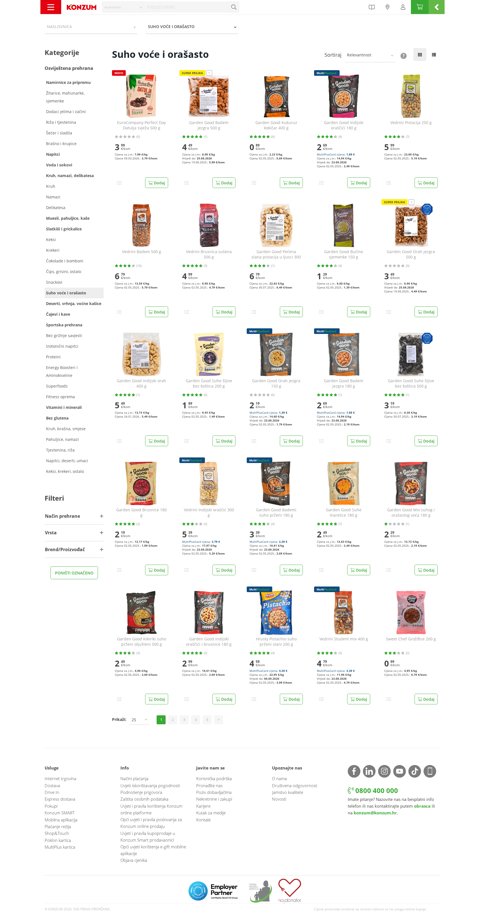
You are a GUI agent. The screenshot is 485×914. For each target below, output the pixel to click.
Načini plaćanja (134, 778)
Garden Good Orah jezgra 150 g (276, 383)
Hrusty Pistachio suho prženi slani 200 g (276, 641)
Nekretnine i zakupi (214, 799)
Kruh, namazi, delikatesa (70, 175)
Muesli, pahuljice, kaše (68, 218)
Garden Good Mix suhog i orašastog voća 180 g (411, 512)
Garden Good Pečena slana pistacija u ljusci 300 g (276, 254)
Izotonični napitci (62, 346)
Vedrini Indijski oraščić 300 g (209, 512)
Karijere (203, 806)
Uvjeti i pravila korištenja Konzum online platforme (151, 809)
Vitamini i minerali (64, 407)
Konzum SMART (60, 813)
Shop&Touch (57, 833)
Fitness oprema (60, 396)
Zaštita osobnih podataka (144, 799)
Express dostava (60, 799)
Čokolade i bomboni (64, 261)
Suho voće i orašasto (66, 292)
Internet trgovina (60, 778)
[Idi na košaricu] (420, 7)
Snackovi (54, 282)
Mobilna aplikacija (61, 820)
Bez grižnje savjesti (64, 335)
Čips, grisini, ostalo (63, 271)
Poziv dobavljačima (214, 792)
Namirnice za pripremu (68, 82)
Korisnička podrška (214, 778)
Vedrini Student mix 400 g (343, 639)
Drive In (52, 792)
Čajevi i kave (58, 314)
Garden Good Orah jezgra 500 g (411, 254)
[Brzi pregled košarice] (437, 7)
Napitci (53, 154)
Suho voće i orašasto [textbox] (171, 26)
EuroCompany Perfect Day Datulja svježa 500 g (141, 125)
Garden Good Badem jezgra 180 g (343, 383)
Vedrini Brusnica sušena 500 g (209, 254)
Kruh (50, 186)
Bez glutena (57, 418)
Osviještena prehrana (69, 68)
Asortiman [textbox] (112, 7)
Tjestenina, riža (60, 450)
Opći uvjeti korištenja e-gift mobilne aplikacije (153, 850)
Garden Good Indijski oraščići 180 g (343, 125)
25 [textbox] (134, 719)
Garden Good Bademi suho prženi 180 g (276, 512)
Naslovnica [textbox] (59, 26)
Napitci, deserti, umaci (67, 460)
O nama (279, 778)
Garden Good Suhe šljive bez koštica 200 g (209, 383)
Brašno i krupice (61, 143)
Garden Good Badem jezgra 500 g (208, 125)
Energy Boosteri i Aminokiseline (62, 371)
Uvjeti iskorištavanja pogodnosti (150, 785)
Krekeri (53, 250)
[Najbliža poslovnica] (387, 7)
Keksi (51, 239)
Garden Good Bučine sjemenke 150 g (343, 254)
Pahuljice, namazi (62, 439)
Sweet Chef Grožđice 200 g (411, 639)
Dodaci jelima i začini (66, 111)
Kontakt (203, 820)
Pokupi (51, 806)
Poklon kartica (58, 840)
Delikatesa (55, 207)
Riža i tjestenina (61, 122)
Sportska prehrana (64, 324)
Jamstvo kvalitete (287, 792)
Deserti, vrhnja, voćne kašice (73, 303)
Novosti (279, 799)
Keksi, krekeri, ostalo (65, 471)
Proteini (53, 356)
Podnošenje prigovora (141, 792)
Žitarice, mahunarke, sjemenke (65, 97)
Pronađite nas (209, 785)
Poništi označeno (74, 573)
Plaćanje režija (58, 826)
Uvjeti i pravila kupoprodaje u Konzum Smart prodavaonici (147, 836)
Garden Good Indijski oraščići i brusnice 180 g (209, 641)
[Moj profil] (403, 7)
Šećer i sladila (59, 133)
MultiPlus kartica (60, 847)
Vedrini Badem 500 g (141, 251)
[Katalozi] (371, 7)
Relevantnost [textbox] (359, 55)
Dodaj (159, 182)
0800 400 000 (376, 790)
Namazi (53, 197)
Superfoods (57, 386)
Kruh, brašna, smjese (66, 428)
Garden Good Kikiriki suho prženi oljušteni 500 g (141, 641)
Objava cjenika (133, 860)
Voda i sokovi (59, 165)
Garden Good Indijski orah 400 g (141, 383)
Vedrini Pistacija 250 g (411, 122)
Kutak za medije (211, 813)
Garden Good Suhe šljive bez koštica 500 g (411, 383)
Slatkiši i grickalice (64, 229)
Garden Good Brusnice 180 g (141, 512)
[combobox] (123, 7)
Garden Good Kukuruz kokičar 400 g (276, 125)
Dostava (52, 785)
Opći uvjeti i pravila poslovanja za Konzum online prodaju (151, 823)
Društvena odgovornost (294, 785)
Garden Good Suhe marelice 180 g (344, 512)
